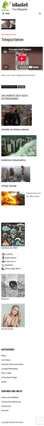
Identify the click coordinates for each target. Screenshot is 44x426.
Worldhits (9, 265)
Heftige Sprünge (9, 185)
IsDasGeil (19, 422)
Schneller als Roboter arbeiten (15, 129)
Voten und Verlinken (10, 397)
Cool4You (9, 254)
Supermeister (11, 257)
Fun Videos (6, 360)
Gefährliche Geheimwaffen (13, 160)
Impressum (6, 406)
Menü (7, 13)
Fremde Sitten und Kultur (12, 364)
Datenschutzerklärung (11, 401)
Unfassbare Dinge (8, 35)
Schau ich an (10, 261)
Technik (21, 87)
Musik (3, 381)
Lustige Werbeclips (9, 368)
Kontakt (5, 410)
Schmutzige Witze (13, 268)
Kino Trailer (6, 373)
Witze (3, 355)
